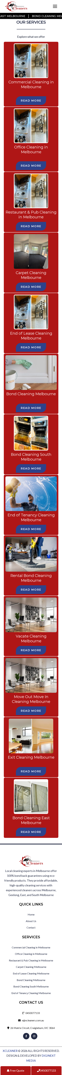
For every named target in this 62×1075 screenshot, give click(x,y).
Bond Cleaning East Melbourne (31, 820)
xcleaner (10, 1051)
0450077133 (32, 1012)
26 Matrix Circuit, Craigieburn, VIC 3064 (32, 1027)
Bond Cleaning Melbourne (31, 394)
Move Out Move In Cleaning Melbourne (31, 699)
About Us (31, 921)
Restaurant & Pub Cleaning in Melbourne (31, 214)
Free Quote (16, 1070)
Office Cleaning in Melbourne (31, 149)
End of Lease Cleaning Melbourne (31, 335)
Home (31, 914)
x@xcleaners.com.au (32, 1020)
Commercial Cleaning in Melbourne (31, 84)
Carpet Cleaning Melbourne (31, 275)
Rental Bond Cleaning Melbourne (31, 578)
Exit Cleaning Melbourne (31, 757)
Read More (31, 100)
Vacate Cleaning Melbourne (31, 638)
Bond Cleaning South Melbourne (31, 457)
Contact (31, 927)
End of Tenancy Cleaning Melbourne (31, 517)
